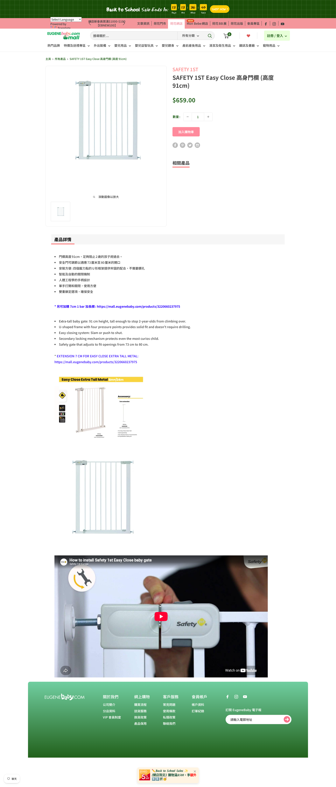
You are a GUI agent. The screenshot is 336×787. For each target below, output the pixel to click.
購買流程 (140, 704)
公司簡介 (109, 704)
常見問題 (169, 704)
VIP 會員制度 (112, 717)
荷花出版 (237, 23)
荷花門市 (160, 23)
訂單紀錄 (198, 711)
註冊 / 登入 (275, 35)
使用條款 (169, 711)
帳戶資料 (198, 704)
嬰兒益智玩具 (144, 45)
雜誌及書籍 (247, 45)
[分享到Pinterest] (182, 145)
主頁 (48, 59)
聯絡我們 (169, 723)
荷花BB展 (219, 23)
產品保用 (140, 723)
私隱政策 (169, 717)
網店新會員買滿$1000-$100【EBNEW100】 (106, 23)
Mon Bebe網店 (197, 23)
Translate (64, 28)
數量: (176, 116)
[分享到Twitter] (190, 145)
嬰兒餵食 (168, 45)
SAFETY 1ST (185, 69)
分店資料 (109, 711)
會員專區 (253, 23)
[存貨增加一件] (208, 117)
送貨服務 (140, 711)
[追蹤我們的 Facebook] (266, 23)
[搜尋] (210, 35)
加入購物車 (186, 131)
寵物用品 (269, 45)
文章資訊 (143, 23)
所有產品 (60, 59)
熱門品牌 (53, 45)
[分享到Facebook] (175, 145)
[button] (124, 23)
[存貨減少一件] (188, 117)
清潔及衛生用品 (220, 45)
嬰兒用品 (120, 45)
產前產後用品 (191, 45)
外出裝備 (100, 45)
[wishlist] (248, 35)
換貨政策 (140, 717)
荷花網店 (176, 23)
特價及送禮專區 (75, 45)
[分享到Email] (197, 145)
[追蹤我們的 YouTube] (282, 23)
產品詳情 (62, 239)
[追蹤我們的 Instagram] (274, 23)
